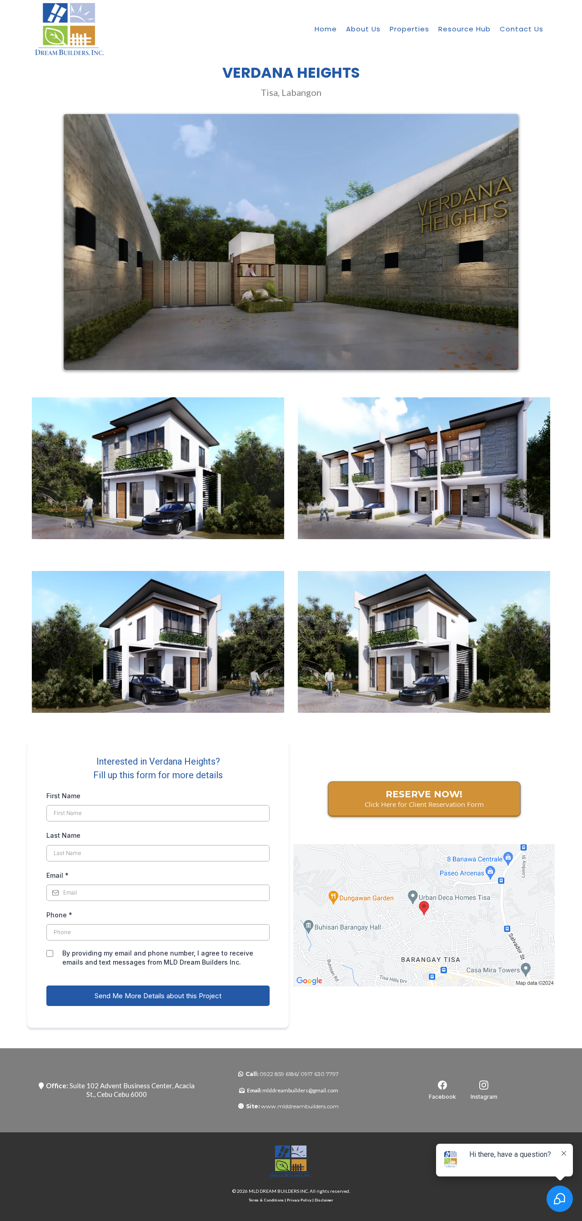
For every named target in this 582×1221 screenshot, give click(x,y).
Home (326, 29)
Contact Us (521, 29)
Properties (409, 29)
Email (57, 875)
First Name (63, 796)
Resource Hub (464, 29)
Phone (59, 915)
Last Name (63, 835)
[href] (424, 915)
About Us (363, 29)
